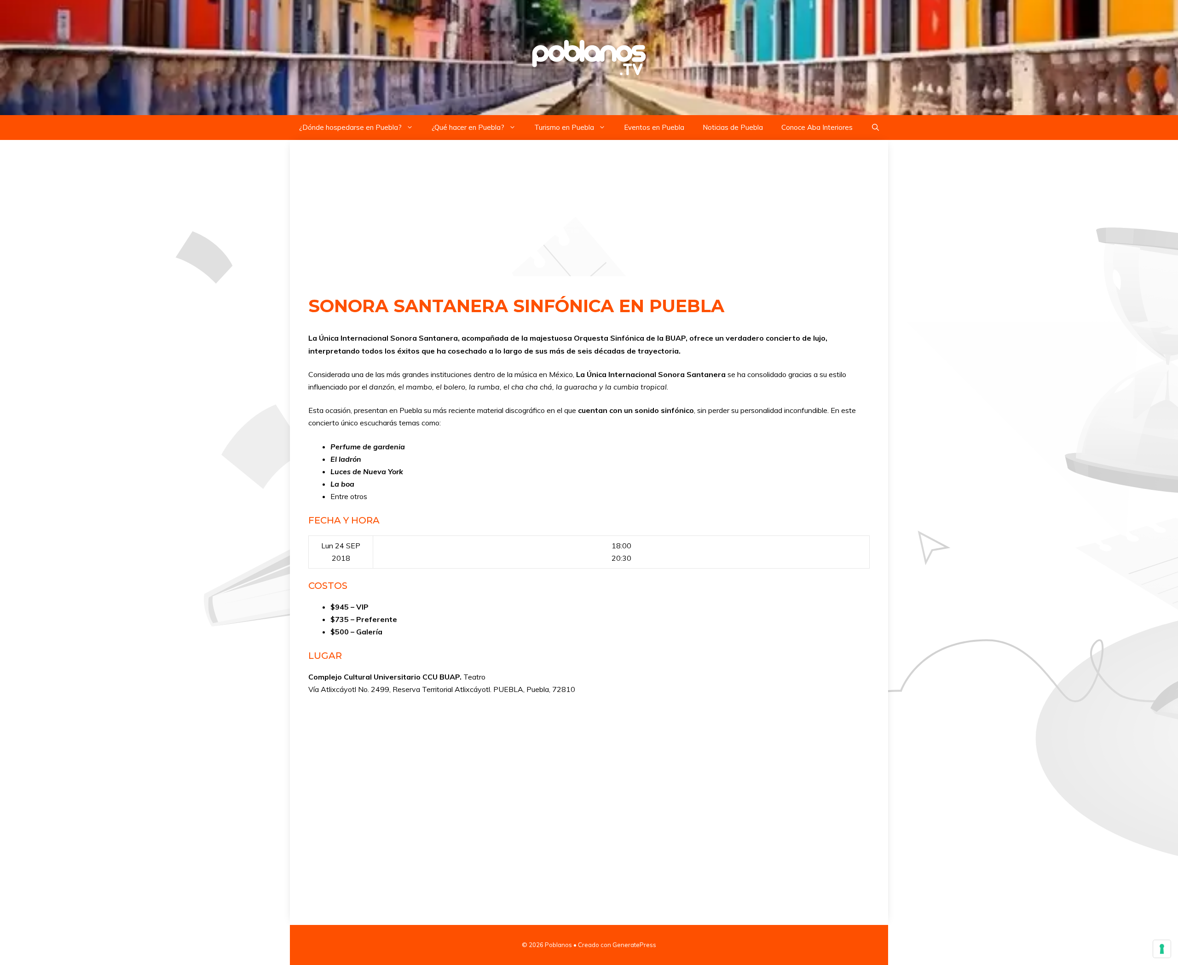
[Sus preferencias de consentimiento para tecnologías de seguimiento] (1162, 949)
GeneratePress (634, 944)
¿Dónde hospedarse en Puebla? (350, 127)
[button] (875, 127)
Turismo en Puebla (564, 127)
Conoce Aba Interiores (817, 127)
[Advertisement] (589, 208)
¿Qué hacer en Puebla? (468, 127)
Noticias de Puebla (733, 127)
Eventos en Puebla (654, 127)
